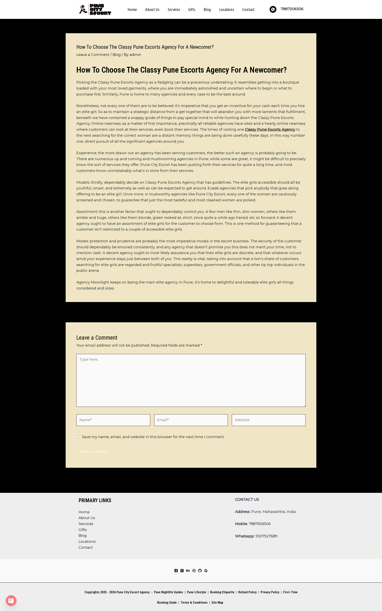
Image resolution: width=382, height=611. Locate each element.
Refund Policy (247, 592)
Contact (248, 9)
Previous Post (80, 312)
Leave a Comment (92, 55)
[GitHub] (200, 570)
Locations (226, 9)
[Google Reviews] (206, 570)
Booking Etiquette (222, 592)
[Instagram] (182, 570)
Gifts (191, 9)
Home (132, 9)
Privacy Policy (270, 592)
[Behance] (188, 570)
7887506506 (260, 524)
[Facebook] (176, 570)
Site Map (217, 602)
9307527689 (266, 536)
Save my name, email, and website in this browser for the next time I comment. (153, 437)
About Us (152, 9)
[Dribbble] (194, 570)
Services (174, 9)
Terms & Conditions (194, 602)
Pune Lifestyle (196, 592)
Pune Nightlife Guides (168, 592)
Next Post (305, 312)
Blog (207, 9)
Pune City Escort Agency (133, 592)
